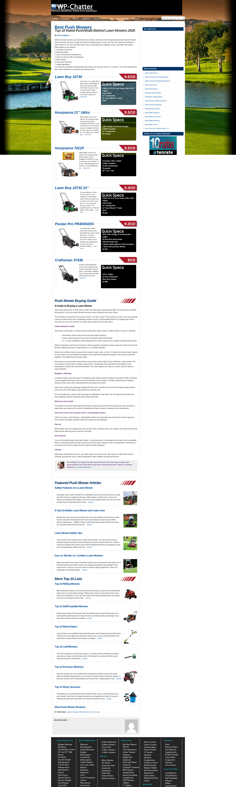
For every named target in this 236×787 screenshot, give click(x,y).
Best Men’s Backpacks (153, 97)
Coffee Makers (86, 762)
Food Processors (87, 777)
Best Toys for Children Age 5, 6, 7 (157, 129)
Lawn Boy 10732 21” (72, 188)
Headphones (128, 772)
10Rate (55, 19)
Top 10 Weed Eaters (66, 626)
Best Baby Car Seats (153, 117)
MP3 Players (128, 770)
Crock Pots (106, 747)
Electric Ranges (64, 780)
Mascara (169, 762)
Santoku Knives (108, 778)
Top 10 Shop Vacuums (67, 687)
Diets (167, 744)
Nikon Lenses (150, 742)
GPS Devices (128, 780)
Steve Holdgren (63, 35)
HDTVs (126, 747)
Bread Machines (87, 749)
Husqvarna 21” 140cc (73, 112)
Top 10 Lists (95, 712)
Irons (82, 775)
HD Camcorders (151, 770)
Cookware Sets (108, 765)
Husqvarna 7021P (69, 148)
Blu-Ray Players (130, 744)
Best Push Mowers (73, 27)
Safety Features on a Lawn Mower (74, 487)
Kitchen (76, 19)
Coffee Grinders (108, 744)
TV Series (148, 752)
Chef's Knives (107, 776)
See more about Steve (83, 467)
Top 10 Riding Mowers (67, 583)
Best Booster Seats (152, 109)
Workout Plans (171, 747)
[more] (91, 502)
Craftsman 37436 (69, 260)
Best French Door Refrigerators (157, 77)
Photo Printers (150, 750)
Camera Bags (150, 747)
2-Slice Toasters (108, 750)
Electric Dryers (64, 777)
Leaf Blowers (170, 773)
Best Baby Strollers (152, 113)
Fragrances (170, 760)
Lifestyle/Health (122, 19)
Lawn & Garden (99, 19)
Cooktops (62, 757)
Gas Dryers (63, 775)
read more (83, 97)
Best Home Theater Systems (155, 101)
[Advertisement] (163, 48)
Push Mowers (85, 712)
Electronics (65, 19)
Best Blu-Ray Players (153, 93)
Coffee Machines (109, 742)
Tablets (126, 783)
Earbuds (147, 755)
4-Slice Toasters (108, 752)
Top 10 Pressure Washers (69, 666)
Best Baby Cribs (151, 125)
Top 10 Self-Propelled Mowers (71, 606)
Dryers (61, 772)
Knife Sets (106, 773)
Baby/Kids (135, 19)
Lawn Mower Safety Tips (68, 533)
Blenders (84, 744)
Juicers (83, 780)
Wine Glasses (107, 760)
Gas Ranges (63, 783)
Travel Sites (170, 757)
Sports (111, 19)
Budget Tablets (150, 768)
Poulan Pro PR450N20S (74, 224)
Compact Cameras (131, 767)
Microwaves (85, 783)
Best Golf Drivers (151, 73)
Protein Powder (171, 755)
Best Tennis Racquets (153, 105)
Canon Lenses (150, 744)
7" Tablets (127, 785)
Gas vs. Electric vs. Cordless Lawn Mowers (79, 555)
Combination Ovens (66, 749)
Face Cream (170, 765)
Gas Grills (62, 785)
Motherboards (150, 765)
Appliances (86, 19)
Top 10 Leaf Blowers (66, 646)
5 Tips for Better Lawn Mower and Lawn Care (80, 510)
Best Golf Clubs (151, 85)
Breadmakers (86, 747)
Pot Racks (106, 763)
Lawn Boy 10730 (69, 77)
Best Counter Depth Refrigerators (157, 81)
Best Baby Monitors (152, 121)
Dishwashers (63, 770)
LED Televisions (129, 749)
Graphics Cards (150, 762)
